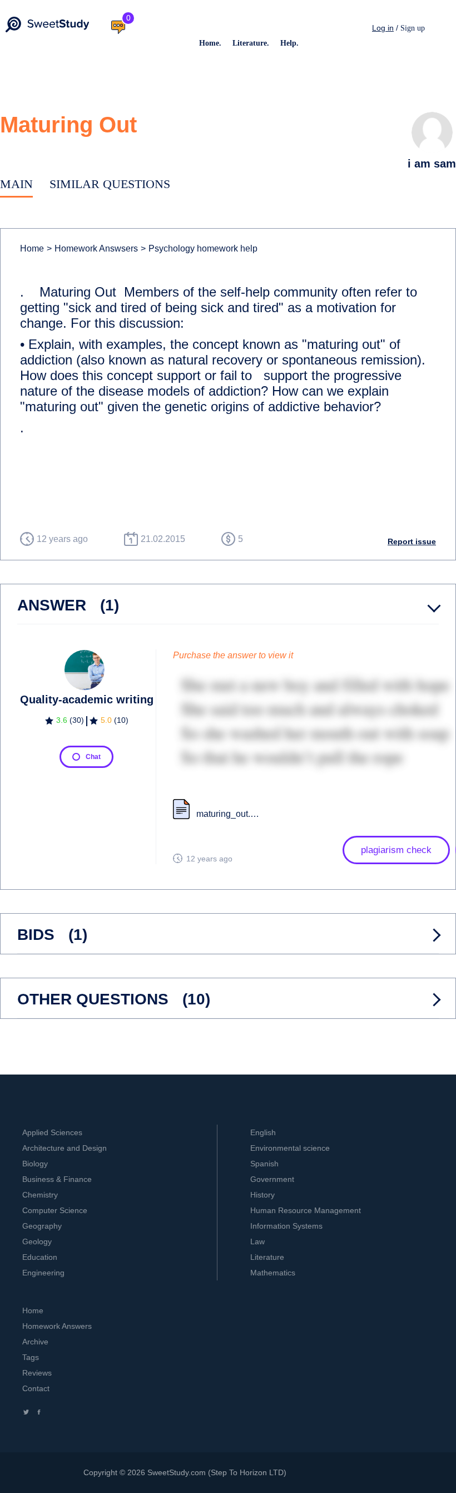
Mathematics (272, 1272)
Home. (210, 43)
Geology (37, 1241)
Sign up (412, 28)
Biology (35, 1163)
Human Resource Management (305, 1210)
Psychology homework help (199, 248)
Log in (383, 27)
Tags (30, 1357)
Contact (35, 1388)
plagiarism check (396, 850)
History (262, 1194)
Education (39, 1257)
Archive (35, 1341)
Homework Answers (57, 1326)
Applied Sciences (52, 1132)
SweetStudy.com (176, 1472)
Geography (42, 1225)
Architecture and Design (64, 1148)
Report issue (412, 541)
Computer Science (54, 1210)
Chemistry (40, 1194)
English (263, 1132)
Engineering (43, 1272)
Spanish (264, 1163)
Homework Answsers (92, 248)
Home (32, 248)
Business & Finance (57, 1179)
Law (257, 1241)
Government (272, 1179)
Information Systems (286, 1225)
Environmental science (290, 1148)
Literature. (250, 43)
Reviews (37, 1372)
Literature (267, 1257)
